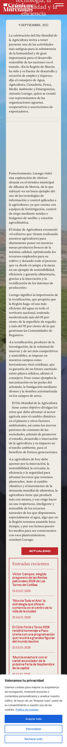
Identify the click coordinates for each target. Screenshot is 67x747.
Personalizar (33, 728)
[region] (33, 710)
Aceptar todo (33, 718)
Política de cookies (27, 709)
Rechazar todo (33, 738)
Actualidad (40, 551)
